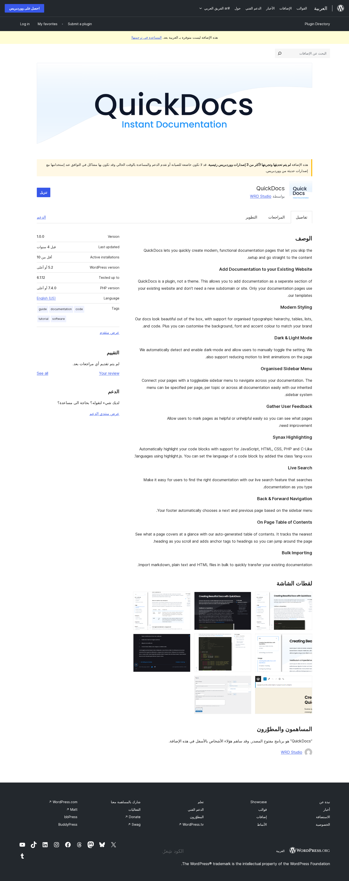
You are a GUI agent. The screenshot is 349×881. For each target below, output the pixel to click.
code (79, 309)
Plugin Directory (317, 24)
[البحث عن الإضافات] (279, 53)
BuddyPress (67, 824)
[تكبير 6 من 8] (184, 640)
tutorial (43, 319)
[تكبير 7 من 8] (305, 682)
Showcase (258, 802)
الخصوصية (323, 824)
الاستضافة (323, 817)
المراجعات (276, 217)
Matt (71, 809)
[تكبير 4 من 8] (305, 640)
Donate (133, 817)
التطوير (251, 217)
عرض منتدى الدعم (104, 413)
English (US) (46, 298)
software (58, 319)
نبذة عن (324, 802)
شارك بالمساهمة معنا (126, 802)
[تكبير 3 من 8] (184, 598)
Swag (134, 824)
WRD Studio (260, 196)
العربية (280, 851)
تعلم (201, 802)
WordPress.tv (191, 824)
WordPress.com (63, 802)
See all (42, 373)
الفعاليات (134, 809)
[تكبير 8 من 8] (244, 682)
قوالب (262, 809)
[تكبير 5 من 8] (244, 640)
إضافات (261, 817)
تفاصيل (301, 217)
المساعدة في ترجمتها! (146, 37)
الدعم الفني (196, 809)
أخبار (326, 809)
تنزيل (43, 192)
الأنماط (262, 824)
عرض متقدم (109, 332)
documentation (61, 309)
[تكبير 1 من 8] (305, 598)
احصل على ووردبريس (24, 8)
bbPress (70, 817)
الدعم (41, 217)
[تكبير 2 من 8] (244, 598)
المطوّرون (197, 817)
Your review (109, 373)
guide (43, 309)
